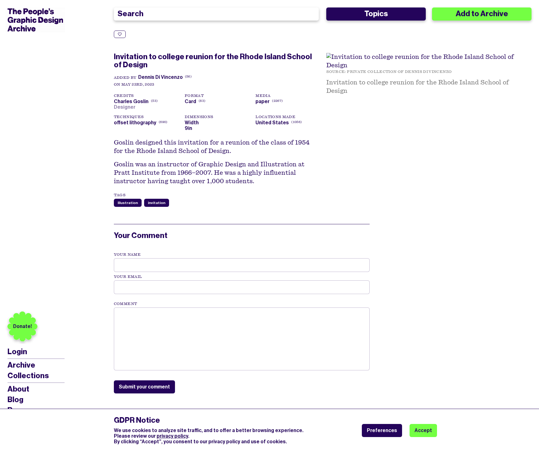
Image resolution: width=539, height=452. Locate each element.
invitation (156, 203)
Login (17, 352)
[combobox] (216, 14)
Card (190, 101)
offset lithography (135, 123)
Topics (376, 13)
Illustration (128, 203)
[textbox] (241, 339)
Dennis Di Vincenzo (160, 77)
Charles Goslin (135, 101)
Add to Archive (482, 13)
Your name (127, 254)
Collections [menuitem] (28, 375)
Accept (423, 430)
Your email (128, 276)
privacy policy (172, 436)
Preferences (382, 430)
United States (272, 123)
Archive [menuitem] (21, 365)
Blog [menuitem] (15, 399)
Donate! (22, 326)
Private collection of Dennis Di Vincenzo (399, 72)
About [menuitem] (18, 389)
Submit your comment (144, 387)
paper (262, 101)
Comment (125, 304)
